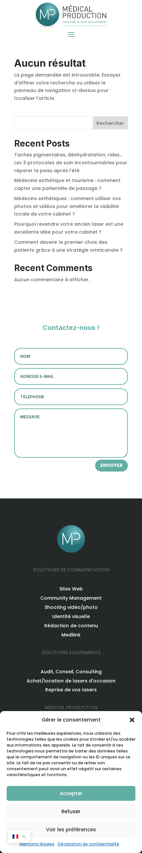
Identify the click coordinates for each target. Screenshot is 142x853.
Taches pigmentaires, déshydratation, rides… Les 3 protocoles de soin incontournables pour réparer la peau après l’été (70, 162)
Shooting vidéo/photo (71, 607)
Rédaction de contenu (71, 625)
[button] (132, 720)
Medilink (71, 635)
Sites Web (71, 589)
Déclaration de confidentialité (88, 844)
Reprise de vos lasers (71, 689)
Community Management (71, 598)
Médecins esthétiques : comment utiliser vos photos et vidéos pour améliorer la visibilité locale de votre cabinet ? (67, 206)
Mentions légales (36, 844)
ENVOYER (111, 465)
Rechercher (110, 123)
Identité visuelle (71, 616)
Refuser (71, 811)
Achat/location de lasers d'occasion (71, 681)
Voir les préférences (71, 829)
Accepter (71, 793)
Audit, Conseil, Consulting (71, 671)
